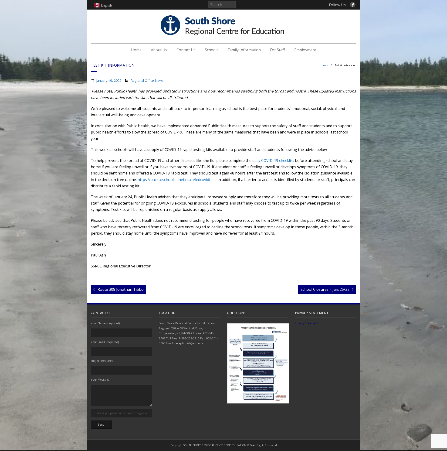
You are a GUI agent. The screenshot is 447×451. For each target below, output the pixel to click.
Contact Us (186, 49)
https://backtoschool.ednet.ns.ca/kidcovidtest (177, 179)
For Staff (277, 49)
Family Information (244, 49)
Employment (305, 49)
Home (136, 49)
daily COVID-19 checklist (273, 160)
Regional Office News (147, 80)
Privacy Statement (306, 323)
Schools (211, 49)
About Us (159, 49)
